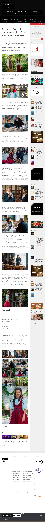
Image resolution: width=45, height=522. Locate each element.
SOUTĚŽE (11, 17)
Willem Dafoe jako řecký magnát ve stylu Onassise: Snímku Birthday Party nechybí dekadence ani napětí (39, 157)
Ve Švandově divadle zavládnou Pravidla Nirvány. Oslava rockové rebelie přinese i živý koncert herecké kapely (39, 252)
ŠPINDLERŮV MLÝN (37, 21)
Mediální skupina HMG (22, 512)
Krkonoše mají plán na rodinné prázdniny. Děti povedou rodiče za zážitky (38, 108)
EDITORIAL (6, 17)
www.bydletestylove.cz (27, 477)
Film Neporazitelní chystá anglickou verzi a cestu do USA (39, 162)
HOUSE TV (21, 19)
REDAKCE (15, 512)
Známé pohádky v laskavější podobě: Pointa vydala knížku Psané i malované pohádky (39, 193)
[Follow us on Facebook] (39, 23)
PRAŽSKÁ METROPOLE (28, 21)
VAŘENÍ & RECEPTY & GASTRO (32, 17)
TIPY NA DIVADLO (40, 236)
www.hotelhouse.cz (15, 479)
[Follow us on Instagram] (42, 23)
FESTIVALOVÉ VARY (5, 19)
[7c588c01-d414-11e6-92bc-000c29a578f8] (37, 174)
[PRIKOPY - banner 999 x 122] (22, 12)
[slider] (41, 73)
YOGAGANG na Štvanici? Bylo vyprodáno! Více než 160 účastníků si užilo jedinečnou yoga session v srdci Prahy (39, 113)
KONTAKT (29, 512)
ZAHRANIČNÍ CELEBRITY (6, 24)
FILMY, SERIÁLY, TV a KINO (21, 17)
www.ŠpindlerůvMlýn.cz (16, 487)
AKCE (15, 17)
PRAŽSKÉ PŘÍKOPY (37, 235)
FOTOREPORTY (40, 17)
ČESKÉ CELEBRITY (5, 23)
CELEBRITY (26, 19)
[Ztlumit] (39, 73)
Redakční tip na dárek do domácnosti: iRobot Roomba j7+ (23, 441)
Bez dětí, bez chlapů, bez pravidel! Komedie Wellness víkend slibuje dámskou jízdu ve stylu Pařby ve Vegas (39, 120)
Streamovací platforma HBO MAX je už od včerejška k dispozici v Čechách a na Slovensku (5, 443)
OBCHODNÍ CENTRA (33, 19)
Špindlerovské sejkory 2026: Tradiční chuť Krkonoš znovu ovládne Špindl (38, 103)
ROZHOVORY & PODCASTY (6, 21)
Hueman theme (13, 519)
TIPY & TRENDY (20, 21)
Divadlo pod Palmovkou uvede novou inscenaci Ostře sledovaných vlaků (39, 260)
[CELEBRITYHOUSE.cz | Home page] (8, 5)
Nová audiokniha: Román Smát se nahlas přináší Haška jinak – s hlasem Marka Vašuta (39, 198)
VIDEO (17, 19)
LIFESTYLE (14, 21)
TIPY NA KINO (22, 23)
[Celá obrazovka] (42, 83)
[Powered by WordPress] (5, 519)
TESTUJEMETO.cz (12, 19)
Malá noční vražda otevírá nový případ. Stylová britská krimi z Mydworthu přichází (39, 188)
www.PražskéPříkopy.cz (16, 458)
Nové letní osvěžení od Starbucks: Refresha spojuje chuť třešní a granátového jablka (38, 126)
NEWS (3, 17)
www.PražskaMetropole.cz (16, 490)
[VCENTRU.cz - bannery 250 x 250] (37, 137)
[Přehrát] (32, 73)
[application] (37, 73)
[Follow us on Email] (41, 23)
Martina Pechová (6, 37)
